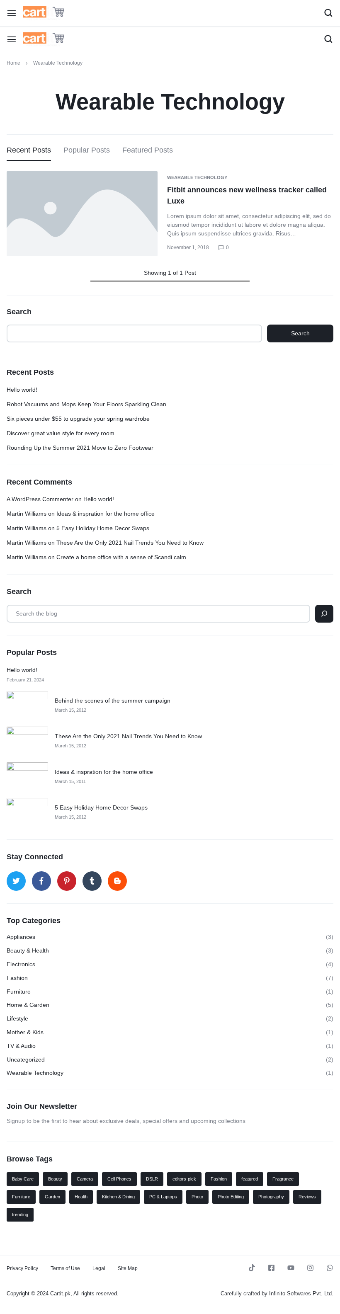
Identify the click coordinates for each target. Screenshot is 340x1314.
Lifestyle (17, 1018)
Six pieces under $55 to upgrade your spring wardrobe (78, 418)
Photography (271, 1196)
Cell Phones (119, 1178)
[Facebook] (41, 881)
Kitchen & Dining (118, 1196)
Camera (85, 1178)
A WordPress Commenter (40, 499)
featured (249, 1178)
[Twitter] (16, 881)
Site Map (128, 1268)
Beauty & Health (28, 950)
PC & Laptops (163, 1196)
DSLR (152, 1178)
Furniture (19, 991)
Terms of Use (65, 1268)
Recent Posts (29, 150)
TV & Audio (21, 1045)
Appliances (21, 936)
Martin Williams (26, 513)
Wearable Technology (197, 177)
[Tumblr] (92, 881)
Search (19, 312)
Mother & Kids (25, 1032)
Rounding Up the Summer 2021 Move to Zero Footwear (80, 447)
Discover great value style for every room (60, 433)
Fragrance (283, 1178)
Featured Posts (147, 150)
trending (20, 1214)
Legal (98, 1268)
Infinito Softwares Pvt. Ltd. (301, 1293)
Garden (52, 1196)
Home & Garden (28, 1004)
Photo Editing (231, 1196)
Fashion (17, 978)
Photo (197, 1196)
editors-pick (184, 1178)
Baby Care (23, 1178)
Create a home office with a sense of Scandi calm (121, 557)
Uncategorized (26, 1059)
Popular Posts (86, 150)
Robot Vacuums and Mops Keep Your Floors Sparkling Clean (86, 404)
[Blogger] (117, 881)
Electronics (21, 964)
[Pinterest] (66, 881)
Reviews (307, 1196)
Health (81, 1196)
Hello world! (22, 389)
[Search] (324, 614)
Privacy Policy (22, 1268)
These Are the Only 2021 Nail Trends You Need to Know (130, 542)
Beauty (55, 1178)
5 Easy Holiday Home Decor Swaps (102, 528)
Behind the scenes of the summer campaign (112, 700)
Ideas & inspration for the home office (105, 513)
